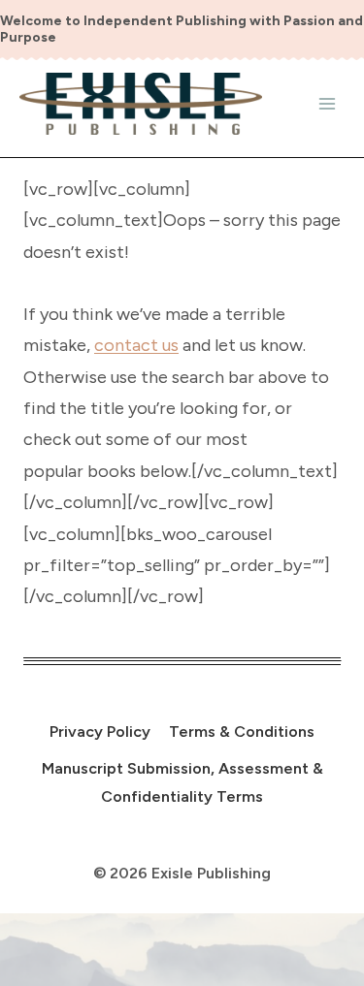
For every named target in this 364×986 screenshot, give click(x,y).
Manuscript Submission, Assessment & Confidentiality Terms (182, 782)
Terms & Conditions (241, 731)
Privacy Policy (100, 731)
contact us (136, 345)
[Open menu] (327, 103)
